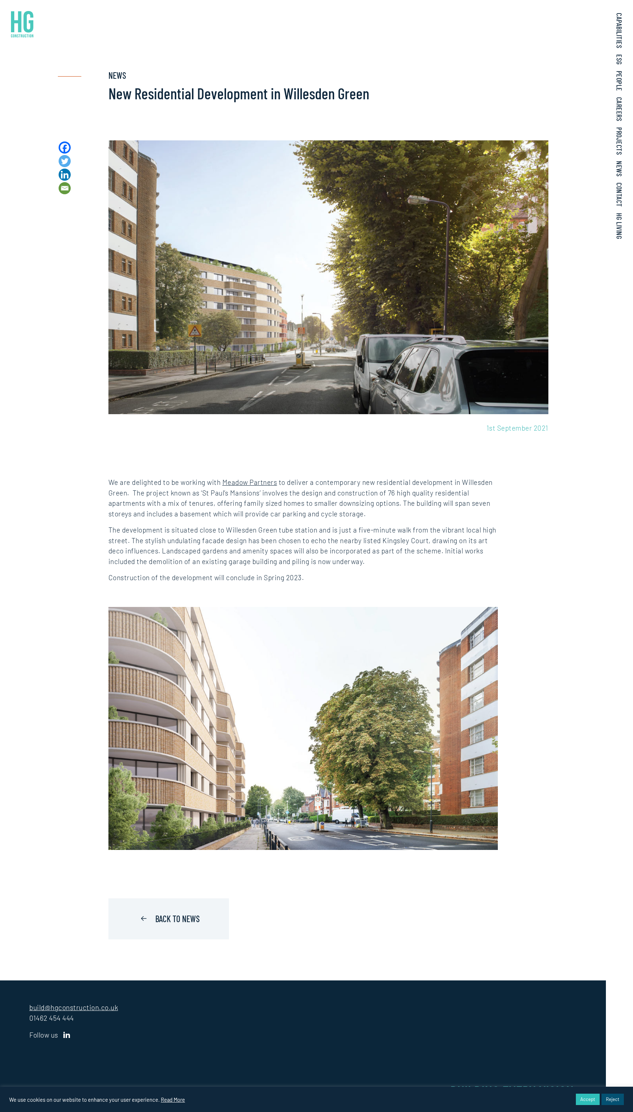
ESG (619, 59)
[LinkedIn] (67, 1035)
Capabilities (619, 30)
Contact (619, 195)
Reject (612, 1099)
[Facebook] (65, 147)
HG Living (619, 226)
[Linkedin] (65, 175)
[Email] (65, 188)
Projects (619, 141)
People (619, 81)
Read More (173, 1099)
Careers (619, 109)
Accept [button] (587, 1099)
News (619, 169)
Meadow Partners (249, 482)
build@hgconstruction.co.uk (73, 1007)
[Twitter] (65, 161)
